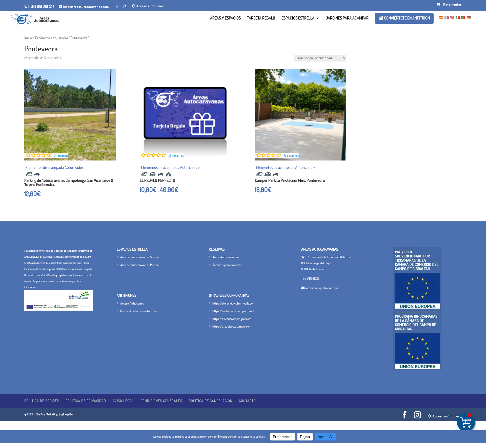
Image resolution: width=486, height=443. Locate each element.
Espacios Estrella (297, 18)
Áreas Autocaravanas (225, 257)
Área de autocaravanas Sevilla (139, 257)
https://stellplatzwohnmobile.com (233, 303)
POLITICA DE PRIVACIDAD (86, 400)
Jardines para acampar (347, 18)
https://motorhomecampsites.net (233, 311)
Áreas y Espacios (225, 18)
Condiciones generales (161, 400)
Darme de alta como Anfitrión (139, 311)
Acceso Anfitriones (132, 303)
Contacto (247, 400)
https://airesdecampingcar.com (231, 319)
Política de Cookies (41, 400)
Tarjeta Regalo (261, 18)
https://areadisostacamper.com (231, 326)
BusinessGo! (66, 414)
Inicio (28, 37)
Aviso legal (123, 400)
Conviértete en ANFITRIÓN (406, 18)
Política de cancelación (210, 400)
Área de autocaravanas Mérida (139, 265)
